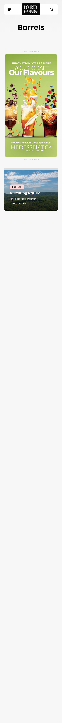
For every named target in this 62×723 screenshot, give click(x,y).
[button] (9, 9)
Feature (17, 187)
